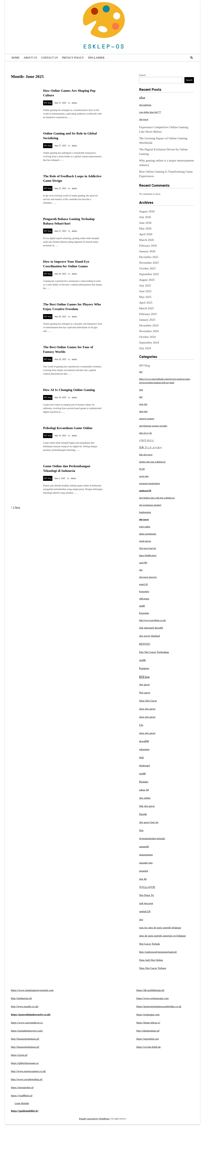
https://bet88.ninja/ (148, 555)
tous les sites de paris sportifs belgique (160, 927)
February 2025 (148, 314)
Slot (141, 390)
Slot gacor (144, 692)
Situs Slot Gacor (148, 700)
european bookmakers (149, 483)
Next (17, 507)
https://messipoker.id (22, 1087)
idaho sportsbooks (147, 534)
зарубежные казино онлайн (153, 426)
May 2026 (145, 228)
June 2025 (145, 291)
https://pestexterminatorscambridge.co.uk (158, 1006)
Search (142, 75)
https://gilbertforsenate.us (25, 1063)
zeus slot (143, 404)
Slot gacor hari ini (147, 548)
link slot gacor (145, 454)
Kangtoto (144, 668)
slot (140, 372)
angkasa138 (145, 490)
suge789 (143, 562)
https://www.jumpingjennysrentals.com (32, 990)
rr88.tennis (144, 598)
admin (74, 103)
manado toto (146, 862)
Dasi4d (143, 814)
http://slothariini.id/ (21, 998)
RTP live (144, 676)
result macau (145, 541)
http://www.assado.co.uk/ (25, 1006)
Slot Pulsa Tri (146, 895)
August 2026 (147, 211)
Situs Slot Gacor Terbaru (152, 968)
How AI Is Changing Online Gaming (69, 390)
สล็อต (142, 97)
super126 (143, 584)
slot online (145, 797)
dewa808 (144, 741)
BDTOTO (144, 643)
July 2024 (145, 348)
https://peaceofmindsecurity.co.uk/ (31, 1014)
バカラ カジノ (146, 440)
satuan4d (144, 846)
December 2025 (148, 257)
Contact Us (49, 57)
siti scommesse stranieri (150, 505)
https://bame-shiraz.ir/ (148, 1022)
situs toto (143, 411)
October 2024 (147, 336)
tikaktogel (144, 765)
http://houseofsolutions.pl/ (25, 1038)
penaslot (143, 870)
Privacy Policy (73, 57)
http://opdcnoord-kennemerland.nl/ (158, 951)
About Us (30, 57)
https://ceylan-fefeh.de (148, 1046)
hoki (141, 757)
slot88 (142, 606)
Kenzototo (144, 591)
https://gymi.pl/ (19, 1055)
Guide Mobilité (22, 1103)
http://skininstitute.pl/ (148, 1030)
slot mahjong (145, 105)
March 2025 (146, 308)
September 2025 (149, 274)
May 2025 (145, 296)
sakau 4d (144, 789)
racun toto (144, 476)
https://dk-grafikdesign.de (150, 990)
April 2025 (145, 302)
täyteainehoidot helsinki (152, 838)
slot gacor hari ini (148, 822)
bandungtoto (145, 512)
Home (16, 57)
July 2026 (145, 217)
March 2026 (146, 239)
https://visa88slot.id (21, 1095)
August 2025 (147, 279)
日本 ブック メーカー (150, 447)
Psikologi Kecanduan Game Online (67, 428)
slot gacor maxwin (148, 577)
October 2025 (147, 268)
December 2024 (148, 325)
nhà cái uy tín (145, 433)
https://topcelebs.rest (147, 1038)
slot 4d (142, 878)
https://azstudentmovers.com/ (27, 1030)
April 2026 (145, 234)
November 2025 (149, 262)
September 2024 (149, 342)
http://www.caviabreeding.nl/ (27, 1079)
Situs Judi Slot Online (151, 960)
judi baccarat (146, 903)
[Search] (191, 57)
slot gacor (143, 119)
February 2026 (148, 245)
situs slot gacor (147, 708)
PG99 (142, 469)
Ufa (141, 724)
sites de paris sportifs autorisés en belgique (162, 935)
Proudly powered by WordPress (94, 1118)
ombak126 (145, 911)
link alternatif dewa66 (151, 627)
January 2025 (147, 319)
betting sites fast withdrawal (152, 462)
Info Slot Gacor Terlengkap (154, 652)
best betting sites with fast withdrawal (157, 498)
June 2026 (145, 222)
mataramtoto (146, 854)
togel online (144, 526)
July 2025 (145, 285)
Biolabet (143, 781)
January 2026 (147, 251)
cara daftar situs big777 (150, 112)
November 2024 (149, 331)
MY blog (47, 103)
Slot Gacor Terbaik (149, 943)
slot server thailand (149, 635)
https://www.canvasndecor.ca (27, 1022)
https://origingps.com (148, 1014)
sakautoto (144, 749)
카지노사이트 (147, 887)
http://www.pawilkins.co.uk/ (152, 620)
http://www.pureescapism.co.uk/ (28, 1071)
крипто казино (146, 418)
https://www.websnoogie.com (152, 998)
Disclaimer (96, 57)
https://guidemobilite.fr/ (25, 1110)
